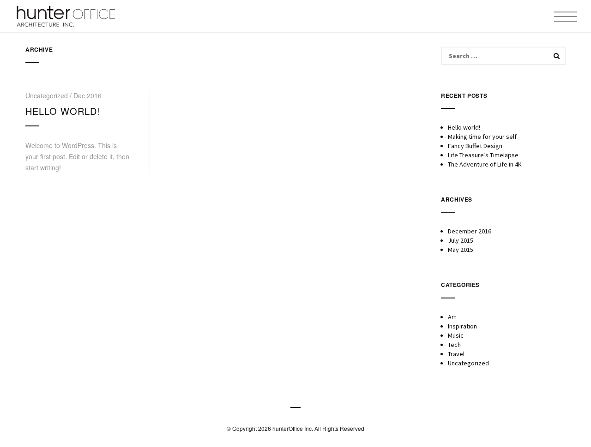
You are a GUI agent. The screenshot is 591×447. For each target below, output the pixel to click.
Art (452, 317)
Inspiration (462, 326)
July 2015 (460, 240)
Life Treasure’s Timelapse (483, 155)
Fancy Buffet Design (475, 146)
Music (456, 335)
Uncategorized (468, 363)
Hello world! (62, 111)
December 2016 (469, 231)
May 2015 (460, 249)
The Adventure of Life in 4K (485, 164)
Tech (454, 344)
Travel (456, 354)
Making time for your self (482, 136)
